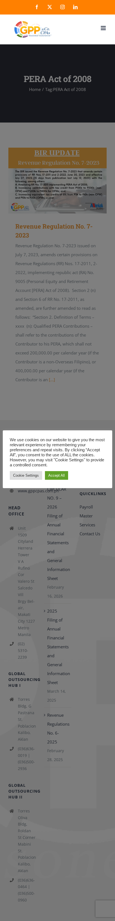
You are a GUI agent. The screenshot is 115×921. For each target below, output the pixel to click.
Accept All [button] (56, 475)
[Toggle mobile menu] (104, 28)
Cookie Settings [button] (26, 475)
